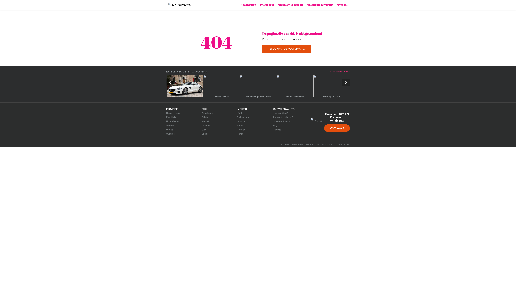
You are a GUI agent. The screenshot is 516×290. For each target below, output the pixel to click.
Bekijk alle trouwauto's (340, 71)
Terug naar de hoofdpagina (286, 49)
